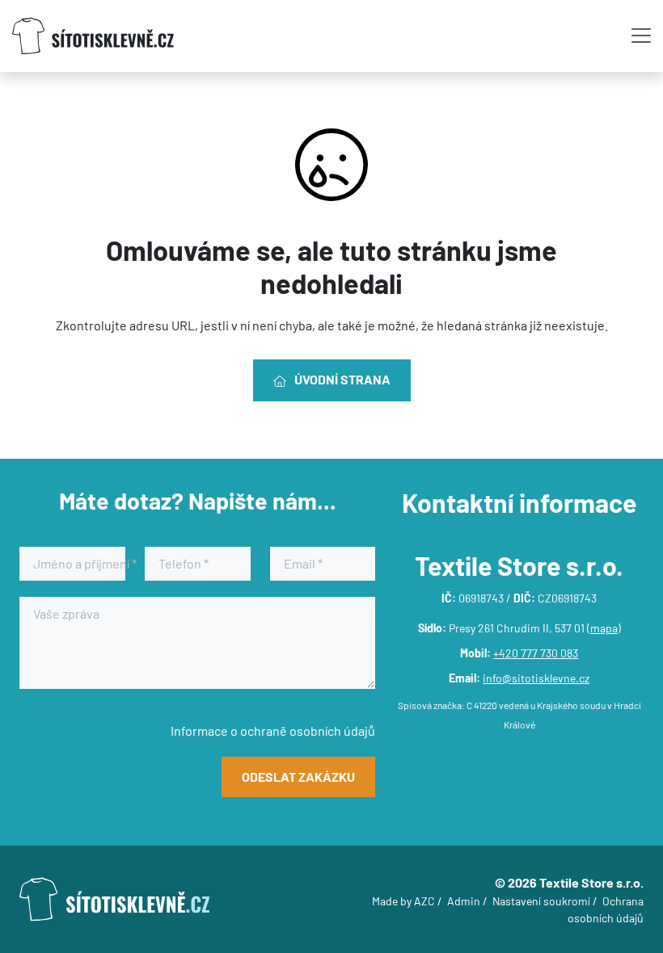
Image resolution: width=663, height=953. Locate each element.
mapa (604, 628)
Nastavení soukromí (541, 901)
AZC (424, 901)
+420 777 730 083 (535, 653)
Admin (463, 901)
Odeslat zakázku (298, 776)
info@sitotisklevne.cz (536, 678)
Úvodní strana (342, 379)
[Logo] (93, 36)
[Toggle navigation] (641, 35)
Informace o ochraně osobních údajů (273, 730)
